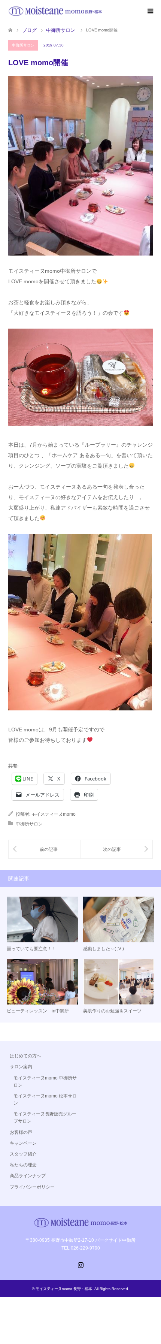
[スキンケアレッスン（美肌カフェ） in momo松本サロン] (44, 849)
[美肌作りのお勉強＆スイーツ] (116, 849)
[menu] (150, 11)
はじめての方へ (25, 1055)
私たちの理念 (23, 1165)
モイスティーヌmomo (53, 814)
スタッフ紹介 (23, 1154)
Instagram (80, 1264)
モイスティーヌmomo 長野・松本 (64, 1289)
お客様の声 (21, 1132)
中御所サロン (23, 45)
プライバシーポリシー (32, 1187)
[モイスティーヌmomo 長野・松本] (55, 11)
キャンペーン (23, 1143)
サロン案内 (21, 1066)
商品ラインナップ (28, 1175)
